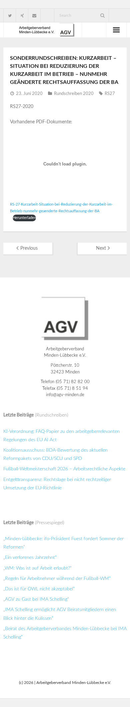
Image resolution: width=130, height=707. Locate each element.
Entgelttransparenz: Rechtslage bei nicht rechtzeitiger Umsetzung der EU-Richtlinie (57, 483)
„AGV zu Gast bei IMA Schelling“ (36, 599)
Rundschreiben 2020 (74, 94)
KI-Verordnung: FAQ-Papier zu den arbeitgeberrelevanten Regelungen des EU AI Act (61, 435)
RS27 (110, 94)
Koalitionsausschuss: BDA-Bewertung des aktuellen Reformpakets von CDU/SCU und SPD (55, 454)
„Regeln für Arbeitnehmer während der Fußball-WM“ (57, 578)
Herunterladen (24, 218)
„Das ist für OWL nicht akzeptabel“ (39, 589)
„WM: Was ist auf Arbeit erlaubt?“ (37, 568)
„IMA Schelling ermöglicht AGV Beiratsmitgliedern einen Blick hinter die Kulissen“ (59, 613)
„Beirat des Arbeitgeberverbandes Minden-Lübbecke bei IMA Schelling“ (65, 632)
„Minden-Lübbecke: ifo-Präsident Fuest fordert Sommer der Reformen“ (63, 543)
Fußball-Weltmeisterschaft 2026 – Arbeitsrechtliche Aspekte (64, 469)
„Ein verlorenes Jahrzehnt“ (30, 557)
